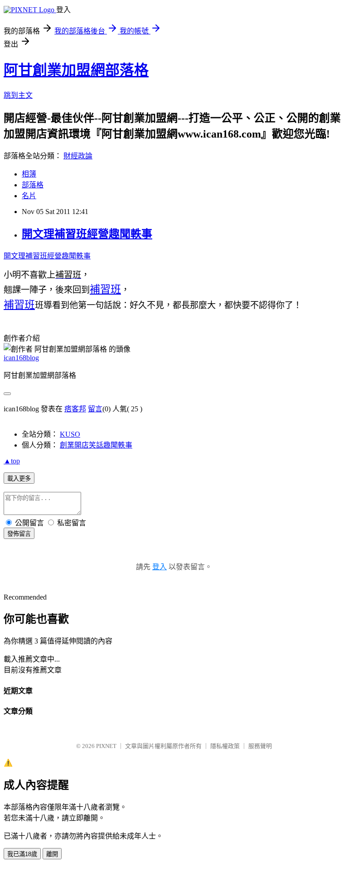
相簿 (29, 174)
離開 (52, 854)
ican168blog (21, 358)
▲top (12, 461)
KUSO (70, 434)
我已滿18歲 (22, 854)
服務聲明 (260, 746)
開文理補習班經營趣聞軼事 (87, 234)
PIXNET (106, 746)
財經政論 (77, 156)
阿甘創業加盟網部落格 (76, 70)
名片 (29, 196)
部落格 (33, 185)
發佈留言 (19, 533)
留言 (95, 409)
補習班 (105, 289)
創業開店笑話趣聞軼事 (96, 445)
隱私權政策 (225, 746)
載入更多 (19, 478)
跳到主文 (18, 95)
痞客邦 (75, 409)
